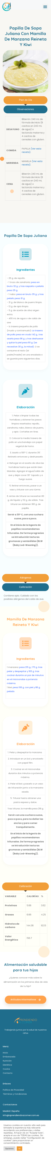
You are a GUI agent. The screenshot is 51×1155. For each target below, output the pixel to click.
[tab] (25, 100)
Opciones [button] (9, 1148)
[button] (45, 7)
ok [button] (19, 1148)
